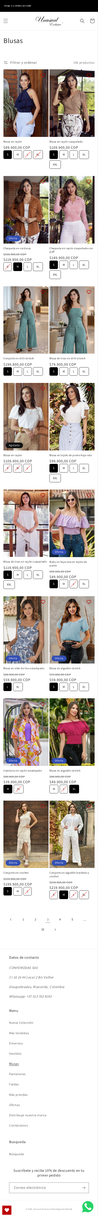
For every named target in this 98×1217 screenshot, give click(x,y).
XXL (55, 163)
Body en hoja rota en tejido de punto (68, 563)
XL (38, 153)
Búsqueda (16, 1154)
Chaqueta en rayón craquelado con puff (71, 250)
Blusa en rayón (12, 141)
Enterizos (16, 1043)
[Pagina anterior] (11, 920)
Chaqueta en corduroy (17, 248)
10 (42, 929)
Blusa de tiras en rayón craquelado (25, 561)
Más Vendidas (19, 1033)
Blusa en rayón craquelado (66, 141)
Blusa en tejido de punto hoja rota (70, 455)
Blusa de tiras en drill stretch (67, 358)
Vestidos (15, 1053)
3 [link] (48, 919)
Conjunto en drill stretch (18, 358)
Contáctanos (18, 1125)
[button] (6, 21)
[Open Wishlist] (6, 1210)
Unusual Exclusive (42, 1209)
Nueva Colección (21, 1023)
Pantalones (17, 1074)
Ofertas (14, 1105)
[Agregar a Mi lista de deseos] (42, 75)
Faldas (14, 1084)
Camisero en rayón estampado (22, 770)
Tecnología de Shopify (61, 1209)
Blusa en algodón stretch (64, 668)
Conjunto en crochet (15, 872)
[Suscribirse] (84, 1187)
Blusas (14, 1064)
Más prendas (18, 1095)
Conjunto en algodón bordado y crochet (69, 874)
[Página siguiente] (55, 930)
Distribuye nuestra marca (27, 1115)
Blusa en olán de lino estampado (23, 668)
